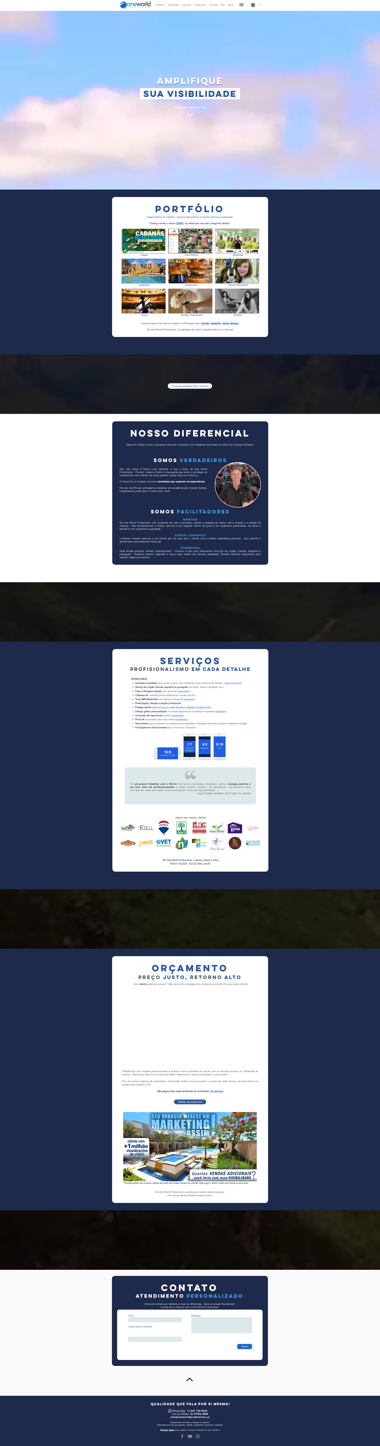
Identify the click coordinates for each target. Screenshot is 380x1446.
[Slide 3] (191, 101)
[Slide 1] (184, 101)
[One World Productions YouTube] (241, 4)
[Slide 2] (188, 101)
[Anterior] (121, 95)
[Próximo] (258, 95)
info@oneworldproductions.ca (190, 1417)
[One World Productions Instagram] (197, 1436)
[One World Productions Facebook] (182, 1436)
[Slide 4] (195, 101)
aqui (206, 1183)
